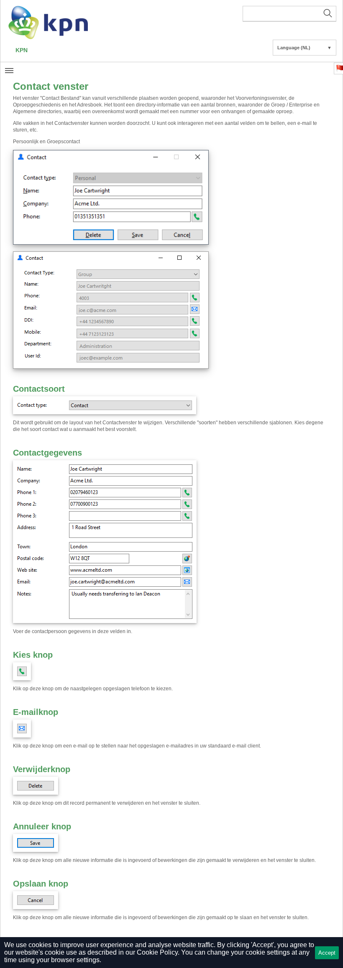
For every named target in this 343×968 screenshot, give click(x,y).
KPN (21, 50)
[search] (289, 14)
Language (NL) (304, 47)
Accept (326, 953)
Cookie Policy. (158, 952)
